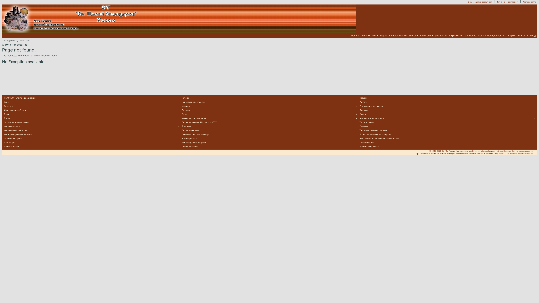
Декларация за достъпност (480, 2)
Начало (355, 35)
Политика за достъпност (507, 2)
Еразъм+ (363, 126)
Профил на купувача (369, 146)
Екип (375, 35)
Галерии (511, 35)
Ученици (439, 35)
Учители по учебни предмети (18, 134)
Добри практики (189, 146)
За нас (185, 114)
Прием (7, 118)
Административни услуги (371, 118)
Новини (366, 35)
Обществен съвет (190, 130)
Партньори (9, 142)
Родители (425, 35)
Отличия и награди (13, 138)
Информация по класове (462, 35)
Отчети (362, 114)
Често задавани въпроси (194, 142)
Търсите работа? (367, 122)
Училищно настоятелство (16, 130)
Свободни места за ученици (195, 134)
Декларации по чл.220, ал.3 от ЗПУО (199, 122)
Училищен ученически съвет (373, 130)
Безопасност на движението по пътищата (379, 138)
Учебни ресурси (189, 138)
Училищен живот (12, 126)
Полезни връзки (11, 146)
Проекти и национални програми (375, 134)
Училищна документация (194, 118)
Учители (413, 35)
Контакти (523, 35)
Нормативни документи (393, 35)
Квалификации (366, 142)
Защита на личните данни (16, 122)
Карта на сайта (529, 2)
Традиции (186, 126)
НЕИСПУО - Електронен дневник (20, 98)
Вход (533, 35)
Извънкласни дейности (491, 35)
